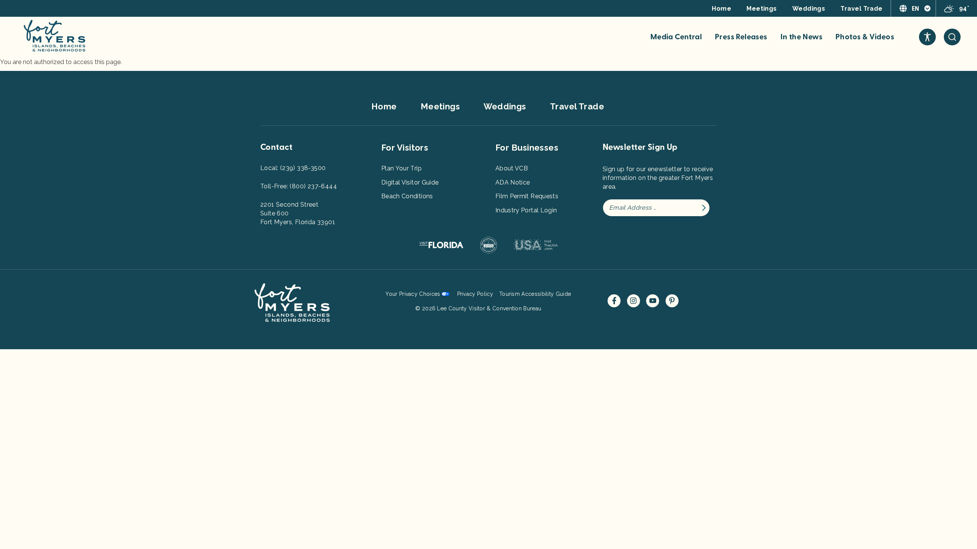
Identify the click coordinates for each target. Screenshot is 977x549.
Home (721, 8)
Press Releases (741, 37)
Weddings (808, 8)
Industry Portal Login (526, 210)
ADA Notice (512, 182)
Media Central (676, 37)
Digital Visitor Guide (410, 182)
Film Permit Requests (526, 196)
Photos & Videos (864, 37)
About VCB (511, 168)
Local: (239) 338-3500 (293, 168)
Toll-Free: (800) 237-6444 (298, 186)
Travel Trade (861, 8)
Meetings (761, 8)
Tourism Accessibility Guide (535, 294)
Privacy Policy (475, 294)
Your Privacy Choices (412, 294)
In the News (801, 37)
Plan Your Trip (401, 168)
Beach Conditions (407, 196)
